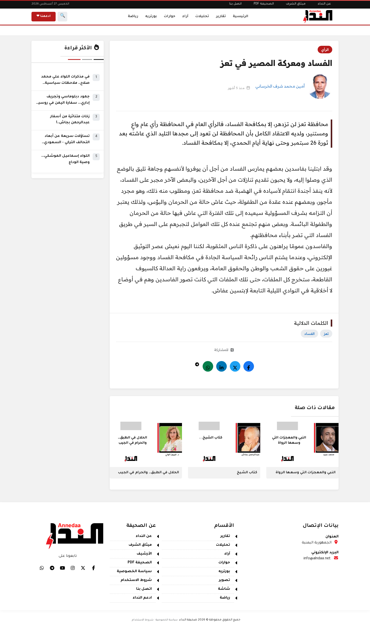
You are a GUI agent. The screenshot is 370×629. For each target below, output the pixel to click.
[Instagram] (72, 567)
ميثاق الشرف (296, 4)
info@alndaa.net (317, 559)
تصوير (224, 580)
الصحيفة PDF (264, 4)
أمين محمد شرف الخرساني (280, 86)
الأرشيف (144, 554)
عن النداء (324, 4)
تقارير (221, 16)
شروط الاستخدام (136, 580)
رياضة (133, 16)
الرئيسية (240, 16)
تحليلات (202, 16)
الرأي (325, 50)
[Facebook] (248, 366)
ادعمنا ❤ (43, 16)
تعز (326, 334)
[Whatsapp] (208, 366)
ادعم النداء (142, 598)
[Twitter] (235, 366)
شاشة (224, 589)
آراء (185, 16)
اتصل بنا (235, 4)
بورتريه (151, 16)
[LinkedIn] (221, 366)
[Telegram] (197, 363)
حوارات (169, 16)
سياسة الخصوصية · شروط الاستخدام (155, 619)
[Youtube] (62, 567)
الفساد (309, 334)
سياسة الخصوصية (134, 572)
